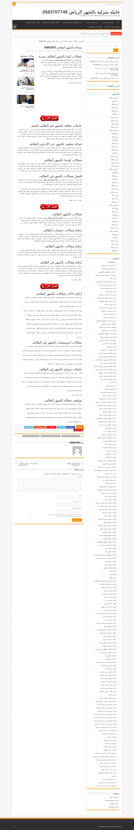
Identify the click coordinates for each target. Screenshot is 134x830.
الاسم (80, 495)
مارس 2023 (114, 202)
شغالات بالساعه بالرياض (112, 27)
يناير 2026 (115, 114)
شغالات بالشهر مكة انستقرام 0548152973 (27, 70)
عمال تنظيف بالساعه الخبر (108, 685)
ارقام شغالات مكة (77, 395)
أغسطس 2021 (114, 205)
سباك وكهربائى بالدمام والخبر (107, 486)
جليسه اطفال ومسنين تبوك (108, 379)
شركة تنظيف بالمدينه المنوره (113, 4)
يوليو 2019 (115, 234)
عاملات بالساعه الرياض (109, 616)
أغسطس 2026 (114, 98)
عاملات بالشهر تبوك (110, 655)
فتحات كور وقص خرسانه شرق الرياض (105, 717)
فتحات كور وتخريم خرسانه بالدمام (106, 704)
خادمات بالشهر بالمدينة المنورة (107, 421)
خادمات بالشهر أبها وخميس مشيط (106, 402)
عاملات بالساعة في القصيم (108, 607)
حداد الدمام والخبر (111, 386)
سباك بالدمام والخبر (110, 483)
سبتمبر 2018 (114, 247)
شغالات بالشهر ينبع (110, 564)
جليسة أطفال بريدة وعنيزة (108, 350)
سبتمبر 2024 (114, 166)
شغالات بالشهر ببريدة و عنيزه (107, 545)
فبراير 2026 (114, 111)
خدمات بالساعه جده (110, 444)
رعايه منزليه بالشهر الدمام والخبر (106, 477)
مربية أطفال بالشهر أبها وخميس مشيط (105, 756)
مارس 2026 (114, 107)
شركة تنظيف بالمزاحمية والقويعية (106, 490)
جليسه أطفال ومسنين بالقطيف (107, 373)
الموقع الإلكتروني (77, 508)
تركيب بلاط (113, 278)
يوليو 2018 (115, 251)
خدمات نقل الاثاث (111, 451)
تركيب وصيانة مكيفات (110, 304)
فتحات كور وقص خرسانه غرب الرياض (105, 724)
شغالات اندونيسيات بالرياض (108, 493)
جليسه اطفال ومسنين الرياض (107, 376)
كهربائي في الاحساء (110, 743)
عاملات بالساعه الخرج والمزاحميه (106, 613)
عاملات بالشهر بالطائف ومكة (108, 642)
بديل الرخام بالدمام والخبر (108, 268)
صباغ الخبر (113, 571)
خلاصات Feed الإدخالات (111, 800)
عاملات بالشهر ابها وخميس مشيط (106, 623)
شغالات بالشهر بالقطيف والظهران (106, 542)
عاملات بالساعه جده (110, 620)
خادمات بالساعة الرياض (109, 395)
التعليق (79, 476)
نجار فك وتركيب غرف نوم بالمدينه (106, 786)
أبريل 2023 (115, 199)
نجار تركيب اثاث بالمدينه (109, 779)
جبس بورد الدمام (111, 347)
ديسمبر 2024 (114, 156)
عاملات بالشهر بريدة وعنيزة (108, 652)
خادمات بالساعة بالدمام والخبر (107, 399)
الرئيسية (118, 22)
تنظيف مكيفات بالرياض (109, 343)
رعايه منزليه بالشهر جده (109, 480)
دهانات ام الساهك (111, 457)
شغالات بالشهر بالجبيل (109, 522)
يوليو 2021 (115, 208)
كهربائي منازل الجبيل (110, 747)
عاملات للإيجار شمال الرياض (108, 675)
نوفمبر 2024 (114, 160)
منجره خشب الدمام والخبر (108, 769)
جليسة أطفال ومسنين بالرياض (107, 353)
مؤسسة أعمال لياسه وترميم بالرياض (105, 753)
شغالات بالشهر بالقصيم (109, 538)
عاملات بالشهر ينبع (110, 668)
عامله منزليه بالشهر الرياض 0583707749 (81, 11)
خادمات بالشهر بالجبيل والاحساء (107, 405)
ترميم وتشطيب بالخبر (110, 314)
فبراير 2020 (114, 225)
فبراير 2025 (114, 150)
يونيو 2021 (115, 212)
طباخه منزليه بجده (111, 600)
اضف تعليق (37, 51)
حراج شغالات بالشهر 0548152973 (27, 88)
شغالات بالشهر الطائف (75, 200)
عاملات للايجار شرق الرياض (108, 678)
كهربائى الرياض (111, 737)
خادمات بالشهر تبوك (110, 428)
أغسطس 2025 (114, 130)
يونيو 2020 (115, 221)
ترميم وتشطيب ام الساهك (108, 311)
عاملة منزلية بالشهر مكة (75, 83)
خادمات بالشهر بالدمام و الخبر (107, 408)
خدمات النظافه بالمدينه (109, 441)
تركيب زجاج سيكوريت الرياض (107, 285)
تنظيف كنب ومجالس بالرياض (107, 340)
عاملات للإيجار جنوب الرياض (108, 672)
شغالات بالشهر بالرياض (32, 22)
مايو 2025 (115, 140)
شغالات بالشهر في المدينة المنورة (106, 558)
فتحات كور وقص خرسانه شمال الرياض (105, 721)
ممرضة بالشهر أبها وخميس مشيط (106, 760)
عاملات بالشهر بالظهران (109, 646)
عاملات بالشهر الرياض (109, 636)
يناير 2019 (115, 238)
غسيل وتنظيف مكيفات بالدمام (107, 698)
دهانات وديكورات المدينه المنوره (106, 460)
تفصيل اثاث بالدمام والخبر (108, 330)
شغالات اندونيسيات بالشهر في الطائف (51, 436)
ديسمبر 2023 (114, 192)
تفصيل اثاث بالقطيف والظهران (107, 334)
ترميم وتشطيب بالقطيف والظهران (106, 321)
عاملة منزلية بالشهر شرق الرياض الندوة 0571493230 (95, 33)
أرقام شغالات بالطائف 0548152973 (73, 463)
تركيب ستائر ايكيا (111, 291)
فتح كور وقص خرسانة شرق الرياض (106, 701)
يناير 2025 (115, 153)
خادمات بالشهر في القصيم (108, 434)
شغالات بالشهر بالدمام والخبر (51, 22)
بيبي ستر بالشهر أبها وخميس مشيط (105, 275)
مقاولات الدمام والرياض (95, 27)
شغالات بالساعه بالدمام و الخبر (107, 509)
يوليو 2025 (115, 133)
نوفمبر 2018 (114, 241)
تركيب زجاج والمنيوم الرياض (108, 288)
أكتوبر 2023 (114, 195)
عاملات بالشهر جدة (110, 659)
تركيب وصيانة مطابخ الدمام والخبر (106, 298)
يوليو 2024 (115, 173)
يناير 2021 (115, 218)
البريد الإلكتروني (77, 501)
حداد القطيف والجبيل (110, 389)
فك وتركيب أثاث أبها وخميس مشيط (106, 727)
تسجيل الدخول (114, 797)
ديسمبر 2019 (114, 228)
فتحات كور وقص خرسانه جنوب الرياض (105, 714)
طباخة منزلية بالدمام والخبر (108, 587)
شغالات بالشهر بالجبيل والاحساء (107, 525)
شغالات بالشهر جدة (76, 280)
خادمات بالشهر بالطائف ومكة (107, 415)
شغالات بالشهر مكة (110, 561)
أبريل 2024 (115, 182)
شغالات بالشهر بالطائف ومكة (69, 41)
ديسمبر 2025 (114, 117)
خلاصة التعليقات (113, 804)
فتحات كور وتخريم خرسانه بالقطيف (106, 708)
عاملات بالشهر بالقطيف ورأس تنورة (105, 649)
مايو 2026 (115, 101)
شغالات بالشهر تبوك (110, 548)
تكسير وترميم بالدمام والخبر (108, 337)
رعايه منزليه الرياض (110, 473)
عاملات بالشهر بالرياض (109, 639)
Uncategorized (112, 262)
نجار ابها (114, 776)
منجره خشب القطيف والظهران (107, 773)
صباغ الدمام (112, 574)
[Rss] (26, 4)
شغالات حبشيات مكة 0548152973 (27, 106)
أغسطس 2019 (114, 231)
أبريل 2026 (115, 104)
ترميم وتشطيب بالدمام (109, 317)
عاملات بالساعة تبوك (110, 603)
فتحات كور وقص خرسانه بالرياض (106, 711)
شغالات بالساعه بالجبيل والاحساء (106, 506)
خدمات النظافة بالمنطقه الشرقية (72, 22)
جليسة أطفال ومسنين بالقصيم (107, 356)
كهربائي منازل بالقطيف (109, 750)
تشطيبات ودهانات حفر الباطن (107, 327)
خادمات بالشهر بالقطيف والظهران (106, 418)
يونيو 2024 (115, 176)
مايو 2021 (115, 215)
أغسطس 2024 (114, 169)
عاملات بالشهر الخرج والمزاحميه (106, 629)
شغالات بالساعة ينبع (110, 499)
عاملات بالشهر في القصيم (108, 665)
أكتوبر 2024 (114, 163)
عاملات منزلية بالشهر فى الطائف (31, 436)
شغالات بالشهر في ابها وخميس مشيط (105, 555)
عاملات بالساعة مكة (110, 610)
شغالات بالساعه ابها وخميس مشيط (106, 503)
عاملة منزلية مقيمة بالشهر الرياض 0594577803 (104, 78)
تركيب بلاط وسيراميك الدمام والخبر (106, 282)
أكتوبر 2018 (114, 244)
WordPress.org (113, 807)
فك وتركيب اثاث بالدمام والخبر (107, 730)
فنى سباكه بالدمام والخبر (109, 734)
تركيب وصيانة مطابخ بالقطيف (107, 301)
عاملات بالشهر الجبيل (110, 626)
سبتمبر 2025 (114, 127)
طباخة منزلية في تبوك (110, 597)
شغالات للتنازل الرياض (109, 568)
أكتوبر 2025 (114, 124)
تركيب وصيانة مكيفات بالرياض (107, 308)
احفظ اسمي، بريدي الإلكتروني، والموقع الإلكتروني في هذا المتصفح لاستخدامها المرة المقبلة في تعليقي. (65, 515)
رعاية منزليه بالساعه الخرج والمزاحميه (105, 470)
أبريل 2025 (115, 143)
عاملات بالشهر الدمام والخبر (108, 633)
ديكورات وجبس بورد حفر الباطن (107, 467)
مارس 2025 (114, 146)
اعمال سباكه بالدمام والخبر (108, 265)
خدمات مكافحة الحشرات (92, 22)
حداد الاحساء (112, 382)
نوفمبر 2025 (114, 120)
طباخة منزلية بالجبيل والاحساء (107, 584)
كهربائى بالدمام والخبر (110, 740)
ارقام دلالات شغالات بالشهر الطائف (70, 436)
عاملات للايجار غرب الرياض (108, 682)
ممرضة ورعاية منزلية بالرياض (107, 766)
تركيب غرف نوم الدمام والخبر (107, 295)
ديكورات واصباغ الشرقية (109, 464)
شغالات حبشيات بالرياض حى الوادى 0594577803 (104, 61)
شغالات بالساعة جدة (110, 496)
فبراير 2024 (114, 189)
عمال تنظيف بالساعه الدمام (108, 688)
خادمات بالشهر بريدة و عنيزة (108, 425)
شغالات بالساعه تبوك (110, 516)
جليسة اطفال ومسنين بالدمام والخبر (105, 360)
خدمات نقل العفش (108, 22)
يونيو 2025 (115, 137)
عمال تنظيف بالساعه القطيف (107, 691)
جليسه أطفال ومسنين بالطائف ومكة (105, 369)
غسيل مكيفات (112, 695)
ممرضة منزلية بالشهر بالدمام (107, 763)
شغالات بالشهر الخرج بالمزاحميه (107, 519)
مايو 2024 (115, 179)
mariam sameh (76, 51)
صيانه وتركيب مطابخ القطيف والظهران (105, 581)
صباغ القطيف (112, 577)
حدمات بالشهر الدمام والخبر (108, 392)
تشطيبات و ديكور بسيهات (108, 324)
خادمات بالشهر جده (110, 431)
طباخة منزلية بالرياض (110, 590)
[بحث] (13, 4)
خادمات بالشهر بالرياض (109, 412)
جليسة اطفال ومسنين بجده (108, 363)
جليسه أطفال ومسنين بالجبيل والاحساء (105, 366)
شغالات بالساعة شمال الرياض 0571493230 (105, 65)
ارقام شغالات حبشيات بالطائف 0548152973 (28, 463)
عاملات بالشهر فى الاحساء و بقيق (106, 662)
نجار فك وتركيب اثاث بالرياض (107, 782)
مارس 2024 (114, 186)
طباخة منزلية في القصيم (109, 594)
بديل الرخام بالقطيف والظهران (107, 272)
